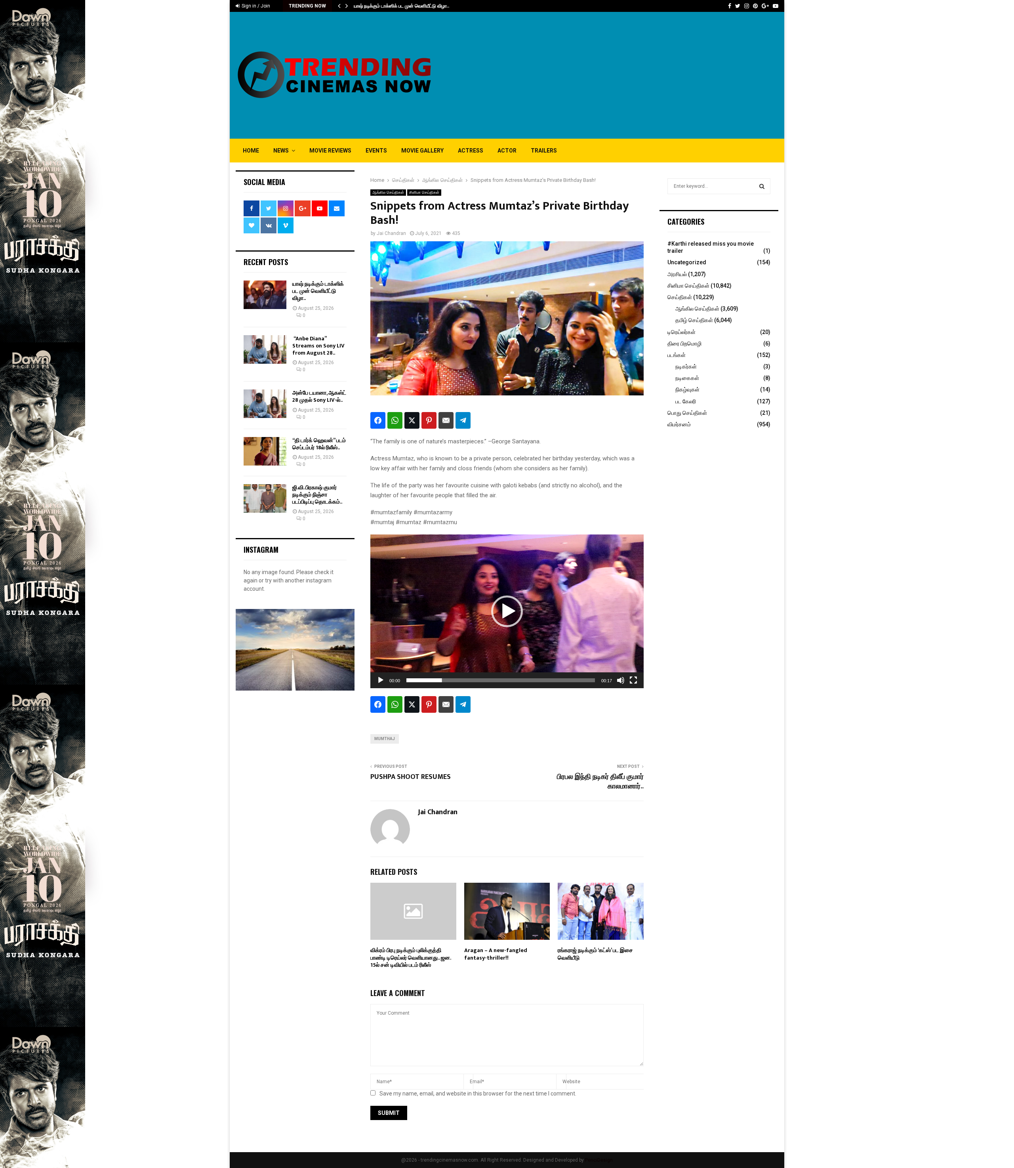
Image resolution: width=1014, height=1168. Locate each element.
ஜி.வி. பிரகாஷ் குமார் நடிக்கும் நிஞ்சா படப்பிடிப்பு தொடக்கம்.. (317, 494)
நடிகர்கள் (686, 366)
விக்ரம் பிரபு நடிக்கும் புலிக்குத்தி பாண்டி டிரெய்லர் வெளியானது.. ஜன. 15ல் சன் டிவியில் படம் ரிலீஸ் (410, 957)
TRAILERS (544, 150)
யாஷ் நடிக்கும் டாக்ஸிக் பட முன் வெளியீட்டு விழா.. (401, 6)
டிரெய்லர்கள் (681, 332)
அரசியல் (677, 274)
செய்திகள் (679, 297)
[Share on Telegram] (463, 420)
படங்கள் (676, 355)
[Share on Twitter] (411, 420)
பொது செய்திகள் (687, 413)
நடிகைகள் (687, 378)
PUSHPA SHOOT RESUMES (410, 777)
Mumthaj (384, 739)
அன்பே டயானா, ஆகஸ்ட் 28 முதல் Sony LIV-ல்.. (319, 396)
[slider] (500, 680)
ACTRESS (470, 150)
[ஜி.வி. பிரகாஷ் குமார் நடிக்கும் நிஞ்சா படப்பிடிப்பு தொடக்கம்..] (265, 498)
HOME (251, 150)
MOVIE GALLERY (422, 150)
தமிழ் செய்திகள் (694, 320)
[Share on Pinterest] (428, 420)
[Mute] (621, 680)
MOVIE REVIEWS (330, 150)
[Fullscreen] (633, 680)
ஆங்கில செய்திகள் (388, 192)
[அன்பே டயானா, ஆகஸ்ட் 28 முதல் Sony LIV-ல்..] (265, 403)
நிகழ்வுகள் (687, 389)
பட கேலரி (685, 401)
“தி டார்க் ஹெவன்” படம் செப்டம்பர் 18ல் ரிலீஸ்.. (319, 444)
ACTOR (507, 150)
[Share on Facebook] (377, 420)
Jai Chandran (391, 233)
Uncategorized (686, 262)
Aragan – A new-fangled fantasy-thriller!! (495, 954)
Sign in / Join (255, 6)
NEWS (281, 150)
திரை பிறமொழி (684, 343)
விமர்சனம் (679, 424)
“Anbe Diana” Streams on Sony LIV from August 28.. (318, 345)
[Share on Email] (446, 420)
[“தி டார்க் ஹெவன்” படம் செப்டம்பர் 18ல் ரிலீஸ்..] (265, 451)
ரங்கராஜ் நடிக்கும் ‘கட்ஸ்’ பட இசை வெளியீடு (595, 954)
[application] (507, 611)
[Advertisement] (634, 75)
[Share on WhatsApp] (394, 420)
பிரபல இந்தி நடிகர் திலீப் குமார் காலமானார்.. (600, 781)
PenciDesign (599, 1160)
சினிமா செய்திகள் (424, 192)
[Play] (381, 680)
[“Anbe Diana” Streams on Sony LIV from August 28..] (265, 349)
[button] (507, 611)
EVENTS (376, 150)
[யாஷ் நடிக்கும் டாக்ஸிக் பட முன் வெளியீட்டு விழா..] (265, 295)
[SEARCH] (761, 186)
